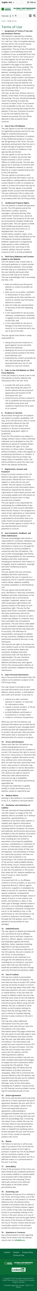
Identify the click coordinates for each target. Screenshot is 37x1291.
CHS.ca (33, 2)
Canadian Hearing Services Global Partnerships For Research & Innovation (18, 1279)
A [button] (10, 16)
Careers (7, 1252)
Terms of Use (18, 1255)
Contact (16, 1252)
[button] (30, 15)
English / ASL (7, 2)
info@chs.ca (20, 1240)
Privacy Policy (27, 1252)
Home (3, 21)
